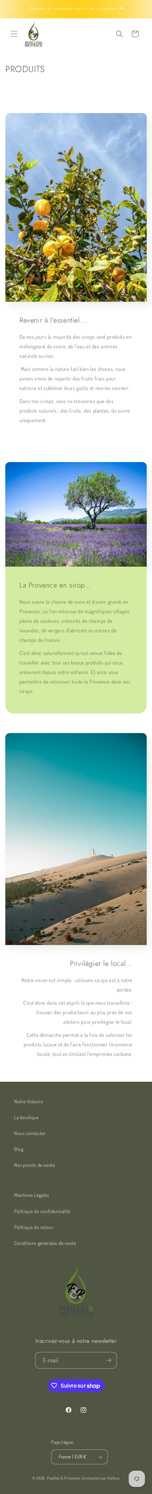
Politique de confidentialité (42, 1211)
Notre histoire (28, 1101)
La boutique (26, 1117)
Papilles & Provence (64, 1478)
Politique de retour (33, 1227)
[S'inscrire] (108, 1360)
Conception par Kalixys (101, 1478)
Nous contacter (30, 1133)
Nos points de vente (34, 1165)
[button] (14, 34)
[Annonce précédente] (13, 9)
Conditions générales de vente (45, 1243)
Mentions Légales (31, 1195)
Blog (18, 1149)
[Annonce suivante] (139, 9)
